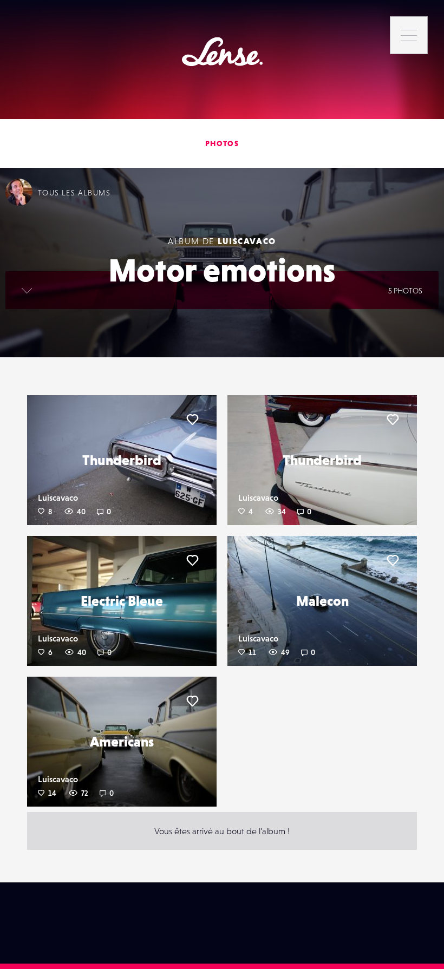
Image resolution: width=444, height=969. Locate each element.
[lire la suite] (27, 290)
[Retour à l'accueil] (222, 51)
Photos (222, 143)
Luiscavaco (247, 241)
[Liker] (192, 419)
